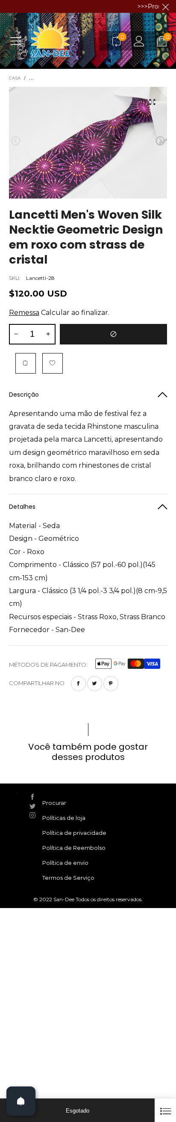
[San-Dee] (67, 40)
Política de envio (65, 862)
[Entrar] (139, 41)
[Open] (20, 1101)
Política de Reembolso (74, 847)
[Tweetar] (94, 683)
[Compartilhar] (78, 683)
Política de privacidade (74, 832)
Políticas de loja (63, 817)
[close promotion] (165, 6)
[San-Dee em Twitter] (32, 806)
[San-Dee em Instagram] (32, 815)
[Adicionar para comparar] (25, 363)
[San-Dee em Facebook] (32, 797)
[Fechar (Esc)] (165, 1110)
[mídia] (152, 101)
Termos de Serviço (68, 877)
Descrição (24, 394)
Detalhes (22, 506)
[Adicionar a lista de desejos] (52, 363)
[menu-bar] (19, 40)
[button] (16, 141)
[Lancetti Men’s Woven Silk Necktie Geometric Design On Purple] (88, 143)
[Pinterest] (110, 683)
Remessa (24, 313)
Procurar (54, 802)
